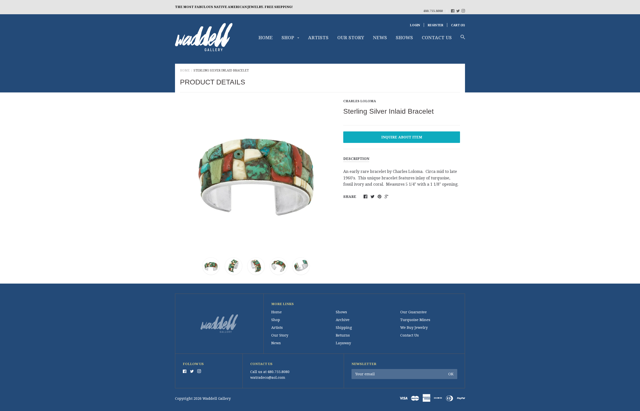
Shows (404, 37)
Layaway (343, 343)
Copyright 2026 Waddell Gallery (203, 399)
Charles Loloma (359, 101)
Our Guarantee (413, 312)
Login (415, 25)
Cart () (458, 25)
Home (265, 37)
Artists (318, 37)
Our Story (350, 37)
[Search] (462, 39)
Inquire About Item (401, 137)
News (380, 37)
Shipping (344, 328)
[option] (256, 174)
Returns (343, 335)
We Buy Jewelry (414, 328)
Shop (288, 37)
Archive (343, 320)
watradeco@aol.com (267, 378)
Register (435, 25)
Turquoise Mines (415, 320)
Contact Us (437, 37)
